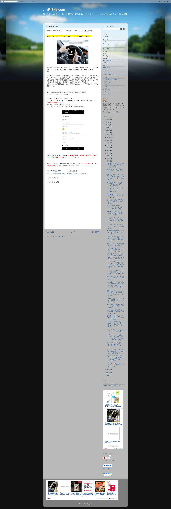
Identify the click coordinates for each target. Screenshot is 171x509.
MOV (104, 53)
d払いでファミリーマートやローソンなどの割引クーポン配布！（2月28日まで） (115, 345)
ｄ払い (105, 41)
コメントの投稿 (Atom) (57, 236)
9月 (108, 143)
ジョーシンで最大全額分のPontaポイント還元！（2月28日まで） (115, 311)
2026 (107, 119)
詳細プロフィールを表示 (111, 112)
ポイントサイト (108, 82)
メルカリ (106, 84)
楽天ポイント (107, 94)
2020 (107, 373)
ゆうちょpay (107, 89)
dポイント (106, 39)
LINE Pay (106, 48)
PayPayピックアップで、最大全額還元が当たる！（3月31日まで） (115, 300)
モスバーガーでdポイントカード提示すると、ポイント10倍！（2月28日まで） (116, 272)
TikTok (105, 63)
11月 (108, 137)
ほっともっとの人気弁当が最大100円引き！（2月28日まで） (115, 201)
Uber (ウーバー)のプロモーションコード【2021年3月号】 (116, 170)
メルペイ (106, 86)
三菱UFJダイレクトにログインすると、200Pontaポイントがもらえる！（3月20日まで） (115, 293)
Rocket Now (107, 60)
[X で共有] (73, 171)
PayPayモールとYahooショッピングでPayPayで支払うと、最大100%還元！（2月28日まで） (115, 358)
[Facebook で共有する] (74, 171)
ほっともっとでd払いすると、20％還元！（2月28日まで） (116, 226)
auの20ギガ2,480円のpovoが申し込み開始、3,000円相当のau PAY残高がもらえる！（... (115, 324)
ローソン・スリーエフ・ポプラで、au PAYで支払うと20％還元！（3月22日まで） (116, 220)
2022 (107, 130)
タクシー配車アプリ (68, 173)
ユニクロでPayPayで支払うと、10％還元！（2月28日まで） (116, 277)
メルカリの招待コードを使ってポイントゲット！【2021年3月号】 (115, 190)
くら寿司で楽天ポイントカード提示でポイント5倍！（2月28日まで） (115, 317)
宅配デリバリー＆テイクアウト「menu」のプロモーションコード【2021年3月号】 (116, 177)
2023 (107, 127)
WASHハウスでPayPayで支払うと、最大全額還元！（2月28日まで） (115, 213)
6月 (108, 150)
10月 (108, 140)
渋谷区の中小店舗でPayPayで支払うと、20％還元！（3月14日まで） (115, 165)
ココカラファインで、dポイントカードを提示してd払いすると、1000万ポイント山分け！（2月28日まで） (115, 285)
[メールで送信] (69, 171)
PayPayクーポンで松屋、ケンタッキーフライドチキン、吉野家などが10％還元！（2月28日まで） (115, 337)
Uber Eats (106, 67)
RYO (106, 101)
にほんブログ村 (108, 468)
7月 (108, 148)
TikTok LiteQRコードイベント (112, 385)
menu (105, 51)
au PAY (105, 37)
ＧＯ (104, 46)
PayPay (105, 56)
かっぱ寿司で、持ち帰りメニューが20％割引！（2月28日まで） (115, 306)
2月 (108, 161)
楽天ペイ (106, 91)
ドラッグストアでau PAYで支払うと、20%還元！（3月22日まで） (115, 364)
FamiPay (106, 44)
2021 (107, 132)
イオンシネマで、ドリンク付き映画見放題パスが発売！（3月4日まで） (115, 351)
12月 (108, 135)
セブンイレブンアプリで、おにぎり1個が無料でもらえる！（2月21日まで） (115, 249)
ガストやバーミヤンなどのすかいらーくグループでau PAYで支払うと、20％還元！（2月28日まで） (115, 256)
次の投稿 (50, 232)
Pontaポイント (108, 58)
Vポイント (106, 70)
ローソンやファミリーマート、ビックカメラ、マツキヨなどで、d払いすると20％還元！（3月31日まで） (115, 265)
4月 (108, 156)
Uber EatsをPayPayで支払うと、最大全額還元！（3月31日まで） (116, 232)
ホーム (73, 232)
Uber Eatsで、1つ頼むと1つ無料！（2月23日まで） (115, 244)
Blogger (89, 504)
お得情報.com (54, 9)
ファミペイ (106, 77)
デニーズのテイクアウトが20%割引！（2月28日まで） (115, 331)
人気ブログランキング (109, 460)
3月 (108, 158)
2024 (107, 125)
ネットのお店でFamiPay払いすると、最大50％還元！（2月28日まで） (115, 207)
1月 (108, 369)
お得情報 (58, 173)
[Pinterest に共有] (76, 171)
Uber (52, 173)
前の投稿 (95, 232)
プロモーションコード (82, 173)
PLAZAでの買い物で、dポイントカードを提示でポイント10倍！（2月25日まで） (115, 239)
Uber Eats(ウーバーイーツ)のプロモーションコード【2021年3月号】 (115, 195)
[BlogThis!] (71, 171)
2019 (107, 375)
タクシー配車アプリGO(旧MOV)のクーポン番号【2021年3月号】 (115, 184)
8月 (108, 145)
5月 (108, 153)
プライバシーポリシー (110, 383)
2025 (107, 122)
